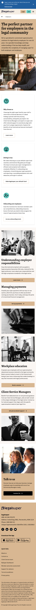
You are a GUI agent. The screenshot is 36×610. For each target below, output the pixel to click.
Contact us (4, 556)
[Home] (7, 12)
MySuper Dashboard (7, 563)
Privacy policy (5, 575)
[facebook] (2, 529)
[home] (1, 17)
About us (4, 553)
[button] (9, 135)
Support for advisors (7, 569)
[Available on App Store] (23, 540)
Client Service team (7, 559)
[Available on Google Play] (8, 540)
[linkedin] (7, 529)
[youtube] (15, 529)
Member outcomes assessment (10, 566)
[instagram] (11, 529)
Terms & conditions (7, 572)
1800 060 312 (10, 522)
